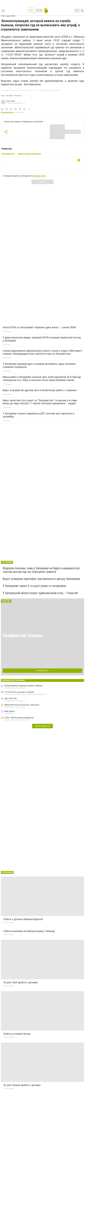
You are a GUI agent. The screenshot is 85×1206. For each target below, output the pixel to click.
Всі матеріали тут (42, 671)
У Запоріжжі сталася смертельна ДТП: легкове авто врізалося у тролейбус (38, 415)
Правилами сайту (39, 176)
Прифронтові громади (23, 635)
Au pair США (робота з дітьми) (21, 982)
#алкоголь (18, 96)
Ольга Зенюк (10, 101)
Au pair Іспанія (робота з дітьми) (22, 1085)
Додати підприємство (42, 726)
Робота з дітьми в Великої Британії (23, 919)
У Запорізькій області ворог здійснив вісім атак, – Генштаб (40, 593)
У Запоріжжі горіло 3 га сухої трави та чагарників (34, 586)
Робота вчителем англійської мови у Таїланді (29, 931)
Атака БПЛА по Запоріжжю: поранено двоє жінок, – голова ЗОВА (39, 327)
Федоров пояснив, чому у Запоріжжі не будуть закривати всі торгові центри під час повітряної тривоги (41, 570)
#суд (3, 96)
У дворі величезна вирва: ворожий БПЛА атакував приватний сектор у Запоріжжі (42, 339)
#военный (9, 96)
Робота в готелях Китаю (17, 1033)
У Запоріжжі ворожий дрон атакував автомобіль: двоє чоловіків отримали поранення (39, 365)
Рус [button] (77, 11)
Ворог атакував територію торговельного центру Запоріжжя (41, 579)
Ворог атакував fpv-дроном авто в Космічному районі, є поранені (40, 390)
